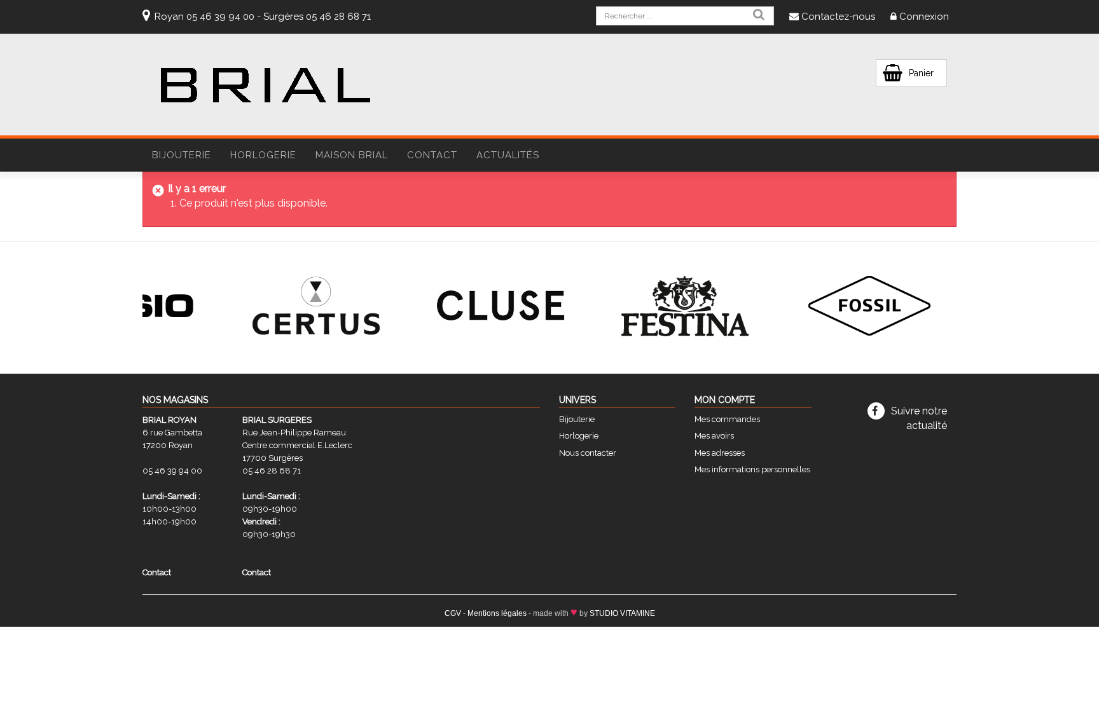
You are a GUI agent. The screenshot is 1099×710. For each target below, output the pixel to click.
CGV (453, 613)
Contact (432, 155)
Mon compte (725, 400)
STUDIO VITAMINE (622, 613)
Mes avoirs (714, 435)
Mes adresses (720, 453)
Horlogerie (578, 435)
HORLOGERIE (263, 155)
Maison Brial (351, 155)
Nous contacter (587, 453)
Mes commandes (727, 419)
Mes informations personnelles (752, 469)
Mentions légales (497, 613)
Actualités (507, 155)
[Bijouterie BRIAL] (265, 85)
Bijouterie (577, 419)
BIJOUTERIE (181, 155)
